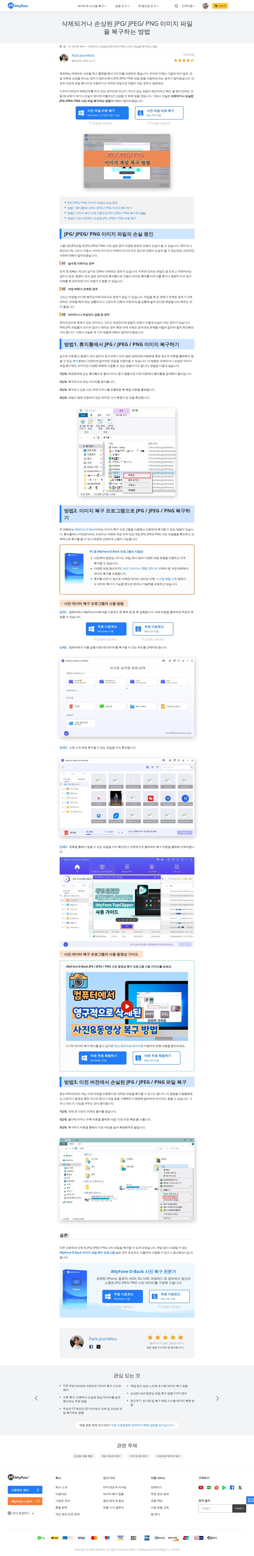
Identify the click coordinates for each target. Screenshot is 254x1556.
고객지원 (186, 6)
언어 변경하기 (21, 1513)
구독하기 (239, 1508)
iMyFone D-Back (85, 529)
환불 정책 (61, 1507)
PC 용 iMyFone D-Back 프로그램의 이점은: (117, 551)
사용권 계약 (62, 1501)
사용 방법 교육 (160, 1507)
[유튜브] (201, 1487)
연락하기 (156, 1487)
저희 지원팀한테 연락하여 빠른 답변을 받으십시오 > (143, 1425)
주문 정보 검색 (160, 1494)
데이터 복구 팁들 (113, 1494)
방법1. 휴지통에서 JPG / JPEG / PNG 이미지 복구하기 (99, 208)
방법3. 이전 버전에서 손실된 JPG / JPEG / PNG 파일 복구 (102, 218)
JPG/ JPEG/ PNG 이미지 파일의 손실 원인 (92, 203)
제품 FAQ (156, 1501)
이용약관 (61, 1494)
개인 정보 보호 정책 (67, 1514)
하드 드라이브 (131, 568)
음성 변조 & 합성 (113, 1501)
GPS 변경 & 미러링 (114, 1487)
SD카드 (152, 568)
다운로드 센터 (20, 1490)
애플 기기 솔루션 (113, 1507)
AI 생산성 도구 (147, 6)
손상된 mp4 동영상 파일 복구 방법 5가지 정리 (158, 1393)
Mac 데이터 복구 (111, 1456)
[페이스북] (232, 1487)
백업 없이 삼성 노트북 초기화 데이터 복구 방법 (159, 1386)
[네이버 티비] (224, 1487)
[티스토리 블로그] (216, 1487)
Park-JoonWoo (83, 55)
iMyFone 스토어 (21, 1501)
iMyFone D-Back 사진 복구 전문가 (143, 1271)
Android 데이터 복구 (168, 1456)
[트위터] (240, 1487)
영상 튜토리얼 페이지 (127, 1046)
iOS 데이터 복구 (139, 1456)
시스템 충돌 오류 (166, 579)
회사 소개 (61, 1487)
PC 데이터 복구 (76, 46)
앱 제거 (155, 1514)
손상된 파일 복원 (83, 1456)
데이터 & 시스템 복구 (91, 6)
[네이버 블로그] (209, 1487)
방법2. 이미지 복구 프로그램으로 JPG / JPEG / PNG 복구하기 (104, 213)
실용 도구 (121, 6)
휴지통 (77, 361)
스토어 (222, 5)
